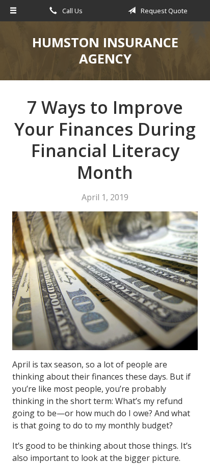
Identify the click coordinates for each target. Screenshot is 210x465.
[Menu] (13, 10)
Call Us (72, 10)
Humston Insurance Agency (105, 51)
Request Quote (163, 10)
